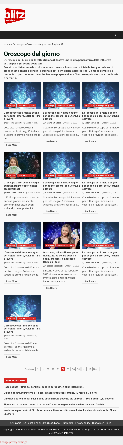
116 (89, 369)
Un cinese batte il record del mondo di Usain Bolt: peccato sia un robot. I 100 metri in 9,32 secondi (59, 398)
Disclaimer (98, 423)
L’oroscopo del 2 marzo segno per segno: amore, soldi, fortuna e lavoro (100, 235)
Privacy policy (82, 423)
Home (7, 44)
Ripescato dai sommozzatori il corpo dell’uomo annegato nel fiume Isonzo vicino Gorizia (54, 404)
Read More (11, 144)
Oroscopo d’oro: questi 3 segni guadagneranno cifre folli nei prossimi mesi (22, 165)
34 (73, 369)
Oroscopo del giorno (38, 44)
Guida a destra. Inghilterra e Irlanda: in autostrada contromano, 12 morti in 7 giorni (50, 392)
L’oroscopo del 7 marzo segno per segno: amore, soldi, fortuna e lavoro (61, 95)
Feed (108, 423)
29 (48, 369)
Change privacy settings (13, 442)
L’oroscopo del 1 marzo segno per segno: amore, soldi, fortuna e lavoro (22, 308)
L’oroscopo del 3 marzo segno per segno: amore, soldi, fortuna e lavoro (22, 235)
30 (53, 369)
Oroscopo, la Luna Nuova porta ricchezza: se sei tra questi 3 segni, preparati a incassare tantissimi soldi (61, 235)
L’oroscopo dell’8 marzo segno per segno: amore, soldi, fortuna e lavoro (22, 95)
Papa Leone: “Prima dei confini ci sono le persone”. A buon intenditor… (44, 387)
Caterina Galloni (14, 123)
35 (78, 369)
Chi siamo (15, 423)
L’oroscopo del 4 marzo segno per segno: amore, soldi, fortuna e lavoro (100, 165)
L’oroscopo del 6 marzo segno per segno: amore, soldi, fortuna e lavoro (100, 95)
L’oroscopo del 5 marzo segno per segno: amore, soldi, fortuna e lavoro (61, 165)
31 (58, 369)
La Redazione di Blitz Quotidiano (41, 423)
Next (96, 369)
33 (68, 369)
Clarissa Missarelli (15, 192)
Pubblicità (67, 423)
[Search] (116, 35)
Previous (29, 369)
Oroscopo (18, 44)
